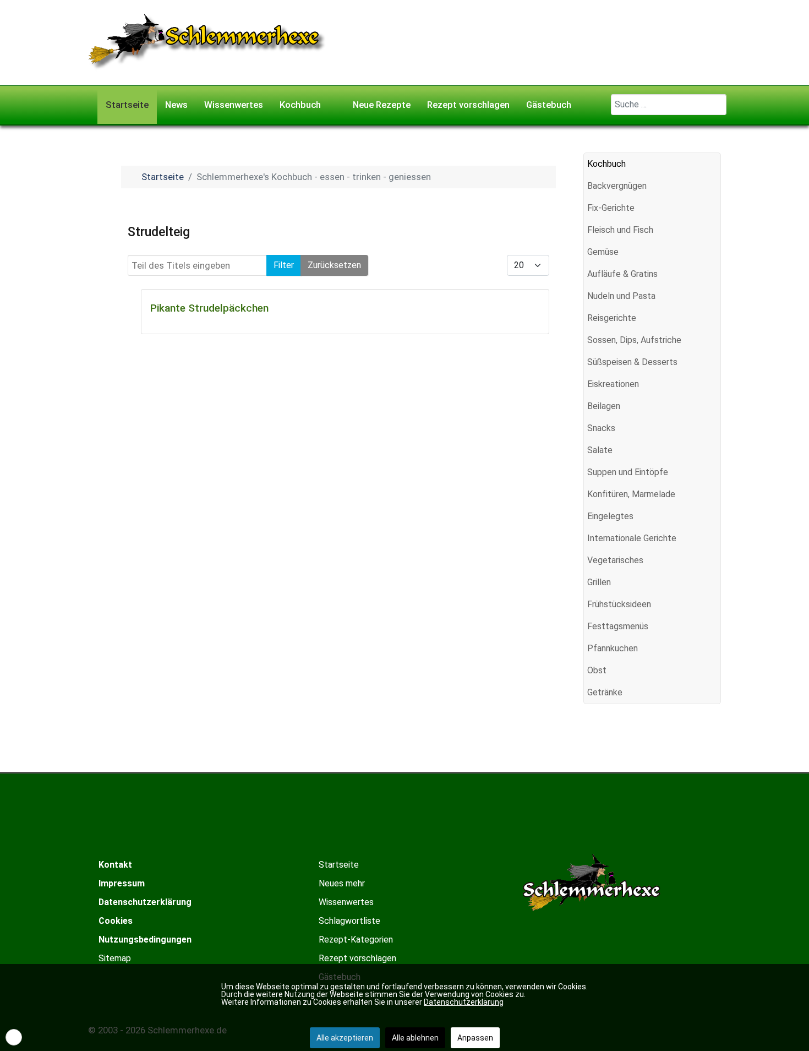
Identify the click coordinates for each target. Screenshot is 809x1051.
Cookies (116, 921)
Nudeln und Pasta (621, 296)
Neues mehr (342, 883)
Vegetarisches (615, 560)
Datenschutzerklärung (145, 902)
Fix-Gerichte (611, 208)
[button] (712, 186)
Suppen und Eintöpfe (627, 472)
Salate (600, 450)
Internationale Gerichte (631, 538)
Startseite (339, 864)
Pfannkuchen (612, 648)
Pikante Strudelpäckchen (209, 308)
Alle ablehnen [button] (415, 1037)
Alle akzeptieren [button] (344, 1037)
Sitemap (115, 958)
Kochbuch (606, 164)
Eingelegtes (610, 516)
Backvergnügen (617, 186)
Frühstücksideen (619, 604)
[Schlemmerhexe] (207, 41)
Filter (284, 265)
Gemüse (603, 252)
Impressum (122, 883)
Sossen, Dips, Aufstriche (634, 340)
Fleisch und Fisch (620, 230)
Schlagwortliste (349, 921)
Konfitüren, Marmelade (631, 494)
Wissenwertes (346, 902)
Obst (596, 670)
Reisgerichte (611, 318)
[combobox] (668, 104)
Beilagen (603, 406)
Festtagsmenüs (617, 626)
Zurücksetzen (334, 265)
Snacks (601, 428)
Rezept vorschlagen (357, 958)
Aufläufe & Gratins (622, 274)
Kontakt (115, 864)
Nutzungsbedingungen (145, 939)
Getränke (604, 692)
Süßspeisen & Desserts (632, 362)
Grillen (599, 582)
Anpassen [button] (475, 1037)
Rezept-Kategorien (356, 939)
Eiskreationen (613, 384)
